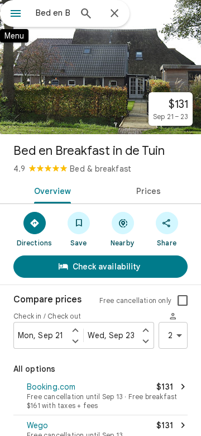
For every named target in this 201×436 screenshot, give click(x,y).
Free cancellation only (135, 300)
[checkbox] (182, 300)
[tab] (50, 190)
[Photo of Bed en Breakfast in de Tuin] (100, 67)
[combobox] (53, 13)
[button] (100, 397)
